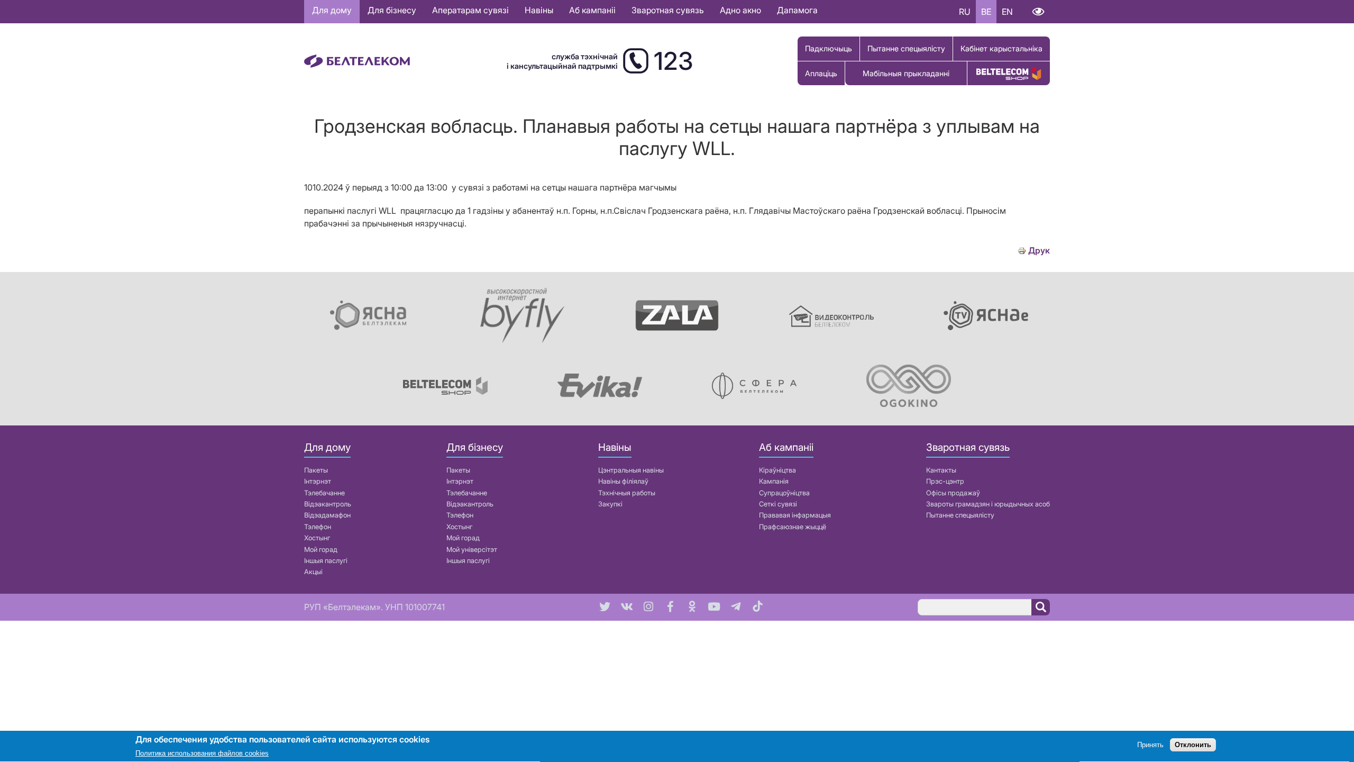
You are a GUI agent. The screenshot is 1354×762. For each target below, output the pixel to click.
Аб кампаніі (592, 10)
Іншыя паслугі (325, 561)
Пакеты (316, 470)
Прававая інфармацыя (795, 515)
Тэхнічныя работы (626, 493)
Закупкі (610, 504)
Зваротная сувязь (668, 10)
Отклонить (1193, 745)
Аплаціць (821, 73)
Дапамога (797, 10)
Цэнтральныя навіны (631, 470)
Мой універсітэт (471, 550)
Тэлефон (317, 527)
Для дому (332, 10)
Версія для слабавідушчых (1038, 11)
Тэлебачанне (324, 493)
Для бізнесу (392, 10)
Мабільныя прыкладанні (906, 73)
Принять (1150, 745)
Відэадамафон (327, 515)
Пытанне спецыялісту (906, 48)
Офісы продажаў (953, 493)
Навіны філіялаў (623, 481)
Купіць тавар (1008, 73)
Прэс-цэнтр (945, 481)
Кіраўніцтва (777, 470)
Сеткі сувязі (778, 504)
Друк (1039, 251)
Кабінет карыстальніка (1001, 48)
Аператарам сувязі (470, 10)
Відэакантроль (327, 504)
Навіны (539, 10)
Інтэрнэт (317, 481)
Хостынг (317, 538)
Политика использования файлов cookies (202, 754)
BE (986, 11)
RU (965, 11)
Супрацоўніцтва (784, 493)
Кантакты (941, 470)
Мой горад (320, 550)
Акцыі (313, 572)
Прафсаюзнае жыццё (792, 527)
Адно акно (740, 10)
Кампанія (774, 481)
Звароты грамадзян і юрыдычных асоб (988, 504)
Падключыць (828, 48)
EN (1007, 11)
